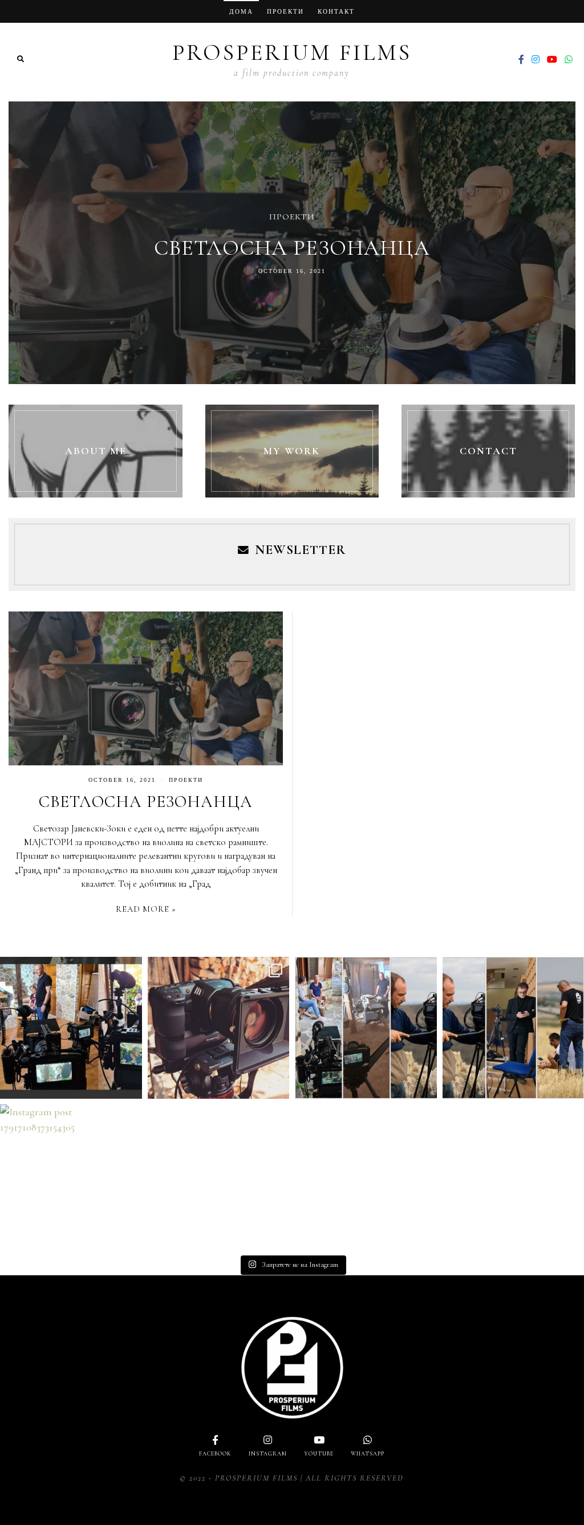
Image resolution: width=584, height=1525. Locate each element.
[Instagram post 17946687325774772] (366, 1028)
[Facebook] (521, 59)
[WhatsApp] (568, 59)
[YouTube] (552, 59)
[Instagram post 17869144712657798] (219, 1028)
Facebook (215, 1453)
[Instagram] (535, 59)
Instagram (268, 1453)
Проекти (285, 11)
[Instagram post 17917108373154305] (71, 1175)
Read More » (146, 909)
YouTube (319, 1453)
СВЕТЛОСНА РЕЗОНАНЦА (292, 248)
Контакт (336, 11)
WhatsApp (367, 1453)
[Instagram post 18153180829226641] (71, 1028)
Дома (241, 11)
